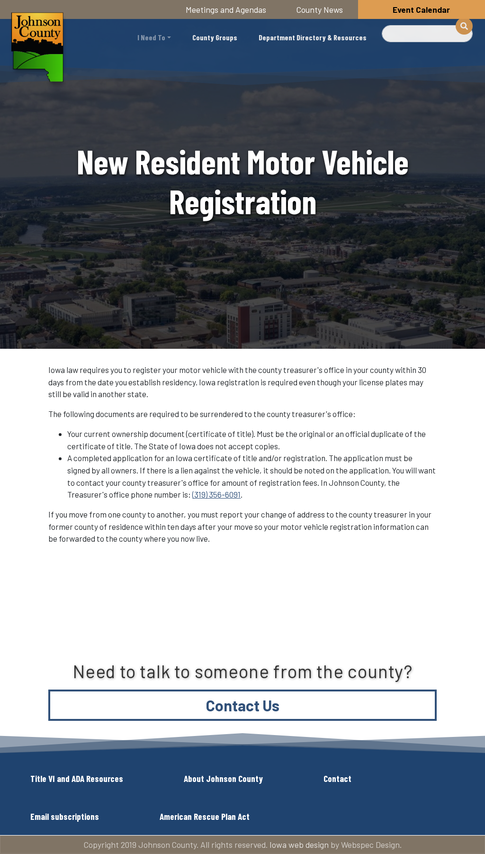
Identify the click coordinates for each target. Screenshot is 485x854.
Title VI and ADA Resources (76, 778)
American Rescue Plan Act (205, 816)
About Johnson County (223, 778)
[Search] (464, 26)
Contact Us (242, 705)
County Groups (214, 37)
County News (319, 9)
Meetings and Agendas (226, 9)
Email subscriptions (64, 816)
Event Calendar (421, 9)
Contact (337, 778)
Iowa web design (299, 844)
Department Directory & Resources (313, 37)
